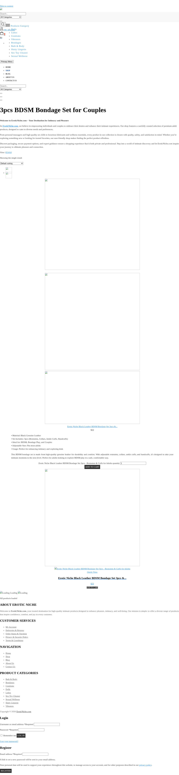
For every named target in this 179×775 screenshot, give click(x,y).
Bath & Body (17, 46)
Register (6, 771)
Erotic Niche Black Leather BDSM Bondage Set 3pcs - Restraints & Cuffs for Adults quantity (79, 463)
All (10, 152)
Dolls (8, 689)
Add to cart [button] (92, 588)
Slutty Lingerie (18, 49)
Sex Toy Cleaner (19, 53)
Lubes (8, 693)
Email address (11, 754)
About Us (10, 77)
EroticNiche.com (24, 711)
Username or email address (16, 724)
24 (8, 152)
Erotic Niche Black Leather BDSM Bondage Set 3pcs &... (92, 426)
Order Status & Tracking (16, 634)
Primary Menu (6, 62)
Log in (21, 735)
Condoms (10, 686)
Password (9, 730)
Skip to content (6, 6)
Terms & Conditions (14, 640)
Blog (8, 74)
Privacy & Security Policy (17, 637)
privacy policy (145, 765)
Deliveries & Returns (15, 630)
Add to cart (92, 467)
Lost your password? (9, 741)
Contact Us (11, 81)
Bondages (10, 682)
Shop (8, 71)
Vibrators (10, 706)
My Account (11, 627)
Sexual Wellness (19, 56)
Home (8, 67)
